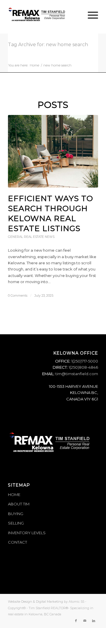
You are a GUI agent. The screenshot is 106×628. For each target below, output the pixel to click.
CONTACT (17, 542)
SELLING (16, 523)
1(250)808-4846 (83, 367)
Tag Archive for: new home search (48, 44)
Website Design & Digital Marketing (35, 601)
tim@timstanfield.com (76, 373)
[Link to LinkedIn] (93, 620)
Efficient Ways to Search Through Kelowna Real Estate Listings (50, 213)
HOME (14, 494)
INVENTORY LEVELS (27, 532)
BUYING (15, 513)
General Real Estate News (31, 237)
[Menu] (90, 15)
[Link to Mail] (84, 620)
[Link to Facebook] (76, 620)
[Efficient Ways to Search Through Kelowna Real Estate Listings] (53, 151)
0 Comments (17, 296)
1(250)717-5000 (84, 361)
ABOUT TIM (18, 504)
